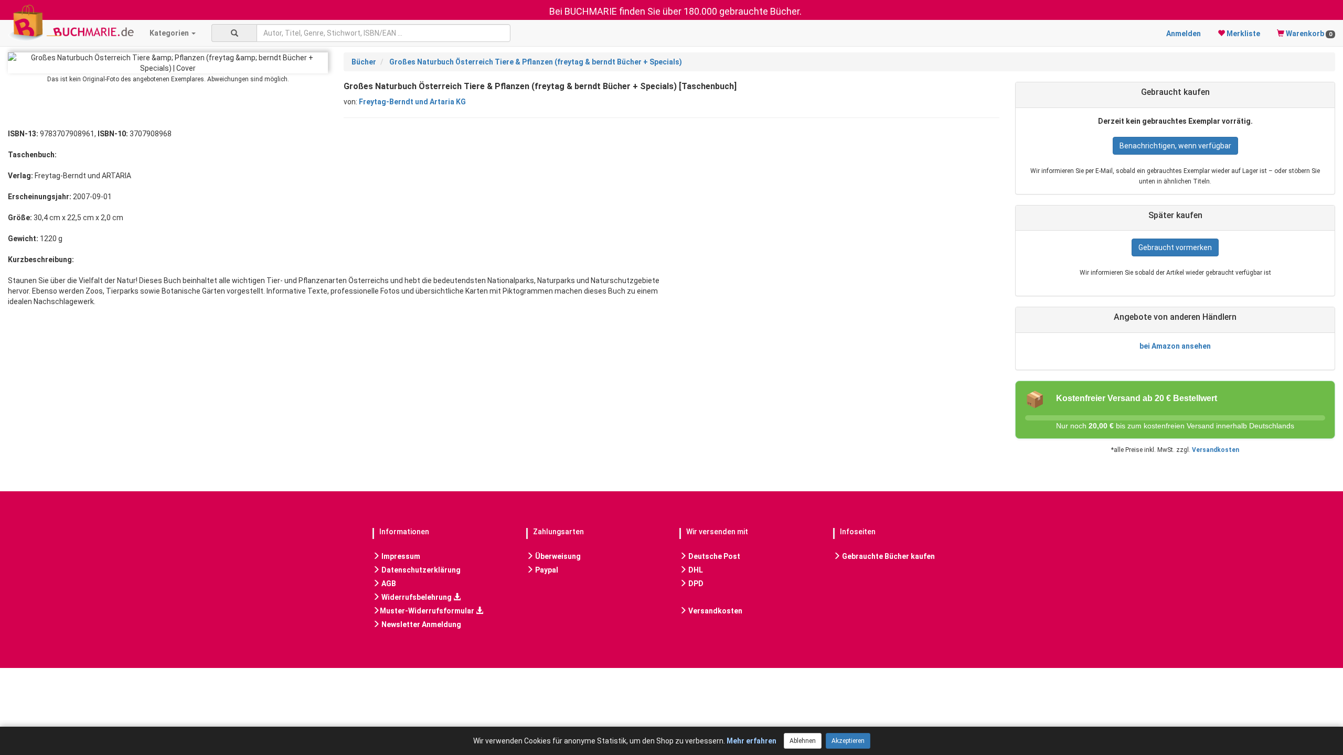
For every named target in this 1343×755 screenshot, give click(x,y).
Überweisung (557, 556)
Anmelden (1183, 33)
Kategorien (170, 33)
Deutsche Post (713, 556)
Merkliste (1242, 33)
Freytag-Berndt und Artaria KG (412, 102)
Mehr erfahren (751, 741)
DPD (695, 583)
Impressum (400, 556)
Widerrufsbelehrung (416, 597)
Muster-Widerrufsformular (428, 611)
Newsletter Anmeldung (420, 624)
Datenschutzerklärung (420, 570)
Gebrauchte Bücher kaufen (887, 556)
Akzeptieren (848, 741)
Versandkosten (1215, 450)
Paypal (546, 570)
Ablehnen (803, 741)
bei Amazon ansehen (1175, 346)
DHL (695, 570)
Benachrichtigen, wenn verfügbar (1175, 146)
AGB (388, 583)
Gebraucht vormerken (1175, 247)
